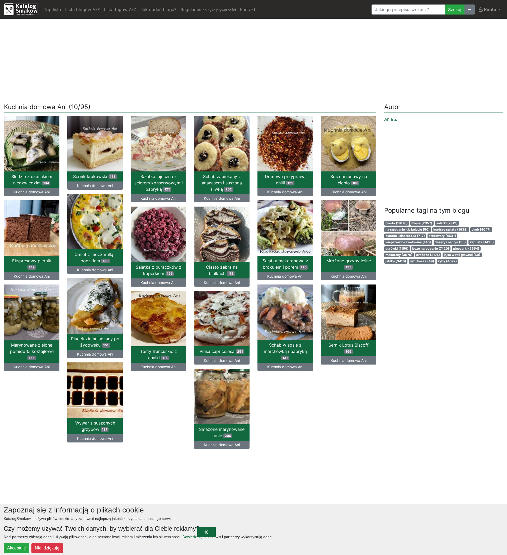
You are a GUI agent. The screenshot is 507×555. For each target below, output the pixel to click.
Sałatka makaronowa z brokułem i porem (285, 264)
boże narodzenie (430, 248)
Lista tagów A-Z (120, 9)
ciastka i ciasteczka (405, 236)
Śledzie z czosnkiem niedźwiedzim (31, 179)
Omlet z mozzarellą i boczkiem (95, 257)
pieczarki (466, 248)
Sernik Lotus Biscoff (348, 347)
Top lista (52, 9)
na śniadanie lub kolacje (408, 229)
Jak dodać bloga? (158, 9)
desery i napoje (450, 242)
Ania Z (390, 119)
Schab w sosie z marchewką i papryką (285, 351)
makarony (399, 255)
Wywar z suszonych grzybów (95, 426)
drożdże (428, 255)
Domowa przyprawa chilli (285, 179)
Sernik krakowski (94, 176)
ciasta (397, 223)
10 (206, 532)
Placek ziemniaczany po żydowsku (95, 342)
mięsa (421, 223)
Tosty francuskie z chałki (158, 354)
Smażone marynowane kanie (222, 432)
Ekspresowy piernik (31, 263)
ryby (447, 261)
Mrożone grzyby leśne (348, 263)
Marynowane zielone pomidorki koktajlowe (32, 351)
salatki (447, 223)
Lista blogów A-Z (82, 9)
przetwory (442, 236)
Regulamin (208, 9)
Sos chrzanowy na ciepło (348, 179)
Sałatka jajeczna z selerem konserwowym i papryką (158, 183)
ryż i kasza (422, 261)
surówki (397, 248)
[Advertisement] (253, 60)
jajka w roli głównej (462, 255)
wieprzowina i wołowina (408, 242)
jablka (396, 261)
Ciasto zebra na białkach (222, 270)
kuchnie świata (450, 229)
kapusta (482, 242)
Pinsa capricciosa (221, 351)
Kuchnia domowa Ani (32, 192)
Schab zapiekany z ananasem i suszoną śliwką (222, 183)
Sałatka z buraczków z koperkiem (158, 270)
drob (481, 229)
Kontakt (247, 9)
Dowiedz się (192, 537)
